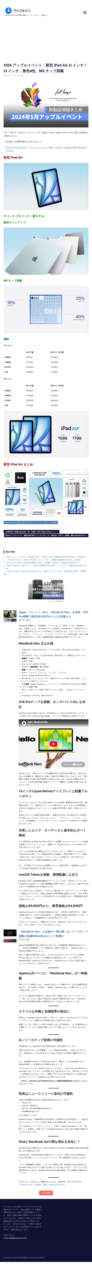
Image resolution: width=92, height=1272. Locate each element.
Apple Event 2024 (11, 522)
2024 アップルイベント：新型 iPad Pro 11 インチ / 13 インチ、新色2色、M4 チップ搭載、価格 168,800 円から (45, 535)
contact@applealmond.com (15, 1238)
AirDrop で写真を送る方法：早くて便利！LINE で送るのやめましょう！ (32, 532)
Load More (46, 1193)
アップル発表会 (51, 522)
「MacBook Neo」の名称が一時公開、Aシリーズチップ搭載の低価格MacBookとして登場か (44, 560)
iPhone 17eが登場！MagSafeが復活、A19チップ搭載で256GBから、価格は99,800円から (43, 563)
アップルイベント (38, 522)
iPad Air (27, 522)
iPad (22, 75)
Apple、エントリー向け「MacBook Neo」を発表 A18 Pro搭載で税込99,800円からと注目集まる (46, 557)
